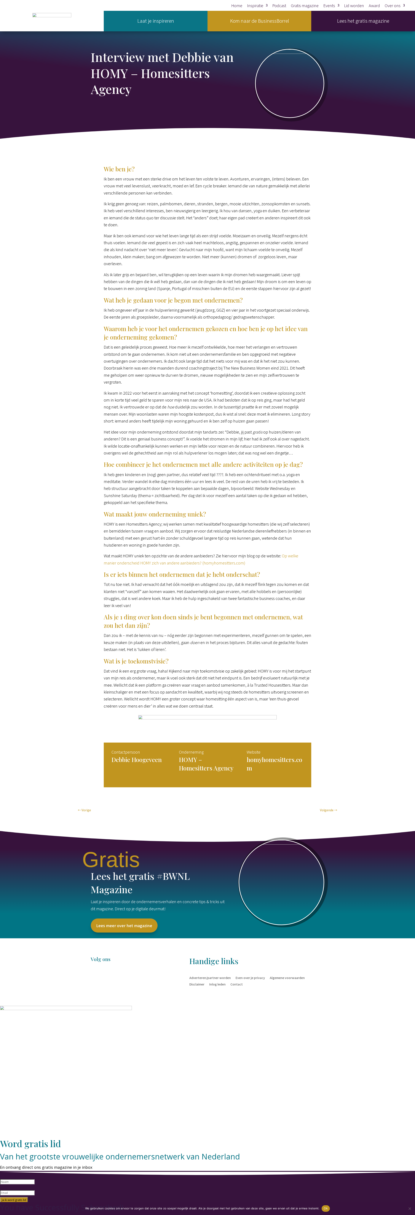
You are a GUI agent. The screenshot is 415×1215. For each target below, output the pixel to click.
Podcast (279, 6)
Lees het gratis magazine (363, 20)
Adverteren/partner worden (210, 977)
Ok (326, 1208)
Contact (236, 984)
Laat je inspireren (155, 20)
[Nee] (409, 1208)
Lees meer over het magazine (124, 925)
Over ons (393, 6)
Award (374, 6)
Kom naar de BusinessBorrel (259, 20)
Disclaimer (196, 984)
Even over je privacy (250, 977)
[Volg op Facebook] (94, 974)
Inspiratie (255, 6)
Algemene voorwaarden (287, 977)
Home (236, 6)
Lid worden (354, 6)
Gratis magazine (305, 6)
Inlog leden (217, 984)
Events (329, 6)
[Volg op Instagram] (111, 974)
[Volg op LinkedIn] (102, 974)
